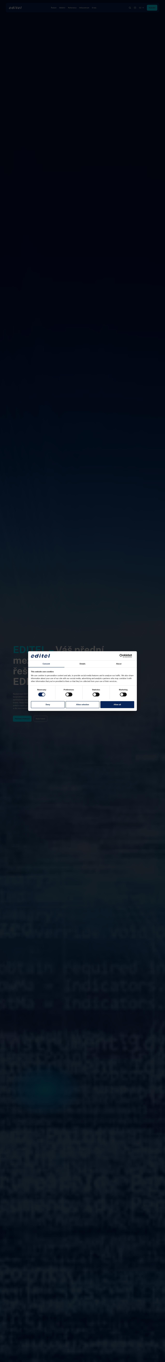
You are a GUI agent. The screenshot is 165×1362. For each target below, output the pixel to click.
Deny (48, 704)
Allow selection (82, 704)
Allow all (117, 704)
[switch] (68, 694)
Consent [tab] (46, 664)
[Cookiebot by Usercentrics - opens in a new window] (123, 656)
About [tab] (118, 664)
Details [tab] (83, 664)
